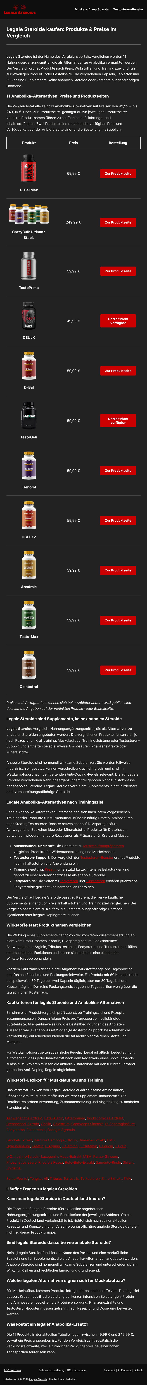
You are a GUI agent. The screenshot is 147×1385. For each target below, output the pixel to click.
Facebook (109, 1370)
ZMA (127, 1178)
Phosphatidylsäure (21, 1162)
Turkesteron (95, 881)
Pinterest (126, 1370)
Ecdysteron (69, 881)
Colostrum (61, 1124)
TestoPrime (29, 288)
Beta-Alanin (53, 1118)
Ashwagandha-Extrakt (24, 1118)
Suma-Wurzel (17, 1178)
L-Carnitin (70, 1146)
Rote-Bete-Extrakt (79, 1162)
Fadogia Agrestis (61, 1130)
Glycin (72, 1140)
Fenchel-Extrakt (19, 1140)
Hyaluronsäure (18, 1146)
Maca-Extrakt (70, 1156)
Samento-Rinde (108, 1162)
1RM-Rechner (12, 1370)
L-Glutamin (88, 1146)
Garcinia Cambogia (49, 1140)
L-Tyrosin (31, 1156)
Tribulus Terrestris (64, 1178)
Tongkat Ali (39, 1178)
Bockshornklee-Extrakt (105, 1118)
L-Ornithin (14, 1156)
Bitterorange (75, 1118)
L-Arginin (52, 1146)
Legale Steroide (38, 1379)
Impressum (80, 1370)
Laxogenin (49, 1156)
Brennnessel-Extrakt (22, 1124)
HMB (111, 1140)
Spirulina (13, 1168)
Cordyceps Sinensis (87, 1124)
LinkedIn (138, 1370)
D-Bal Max (29, 190)
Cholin (46, 1124)
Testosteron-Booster (96, 857)
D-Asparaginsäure (120, 1124)
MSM (87, 1156)
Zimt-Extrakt (111, 1178)
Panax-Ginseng (105, 1156)
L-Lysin (120, 1146)
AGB (69, 1370)
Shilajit (128, 1162)
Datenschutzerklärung (51, 1370)
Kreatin (50, 869)
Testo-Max (29, 637)
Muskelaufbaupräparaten (103, 846)
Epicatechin (36, 1130)
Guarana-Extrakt (92, 1140)
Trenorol (29, 487)
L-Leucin (106, 1146)
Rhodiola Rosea (50, 1162)
